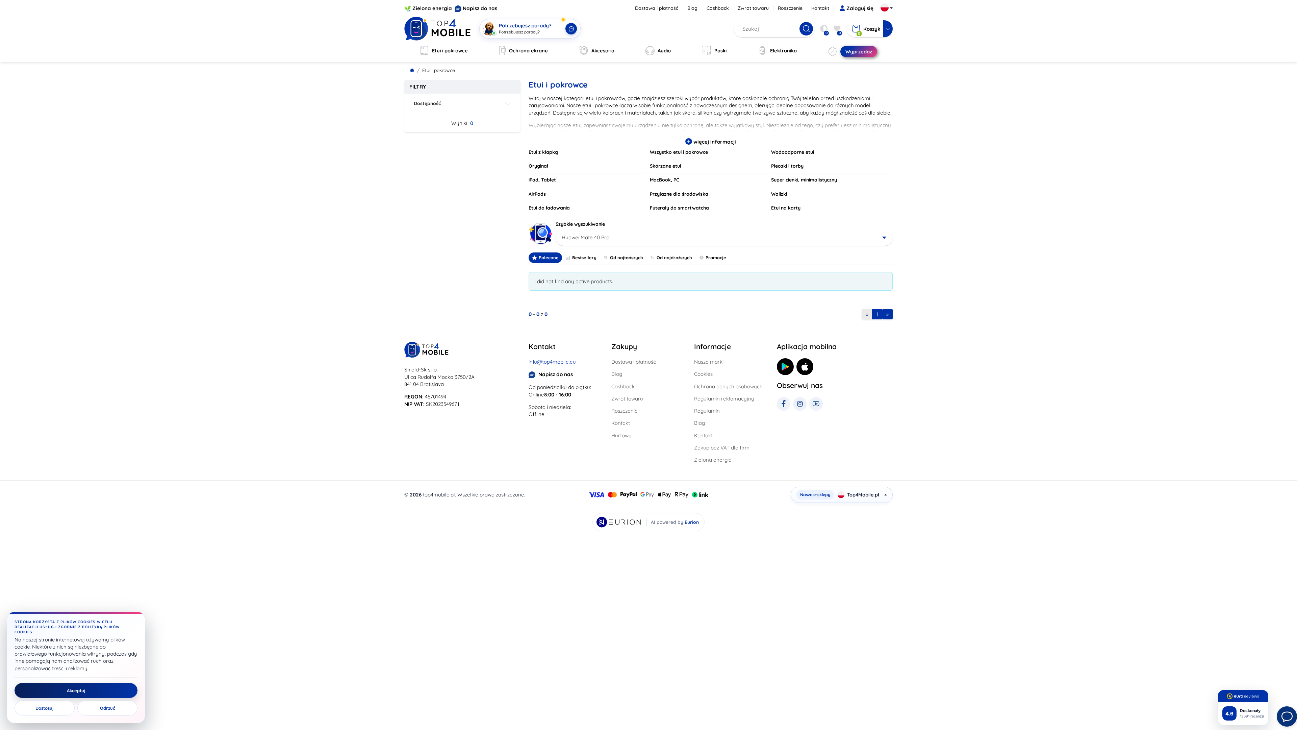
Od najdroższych (674, 257)
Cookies (703, 374)
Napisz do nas (480, 8)
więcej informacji (714, 142)
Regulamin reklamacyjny (724, 398)
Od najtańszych (626, 257)
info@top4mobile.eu (552, 362)
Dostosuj (44, 708)
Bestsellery (584, 257)
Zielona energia (432, 8)
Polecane (549, 257)
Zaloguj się (859, 8)
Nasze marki (708, 362)
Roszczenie (790, 8)
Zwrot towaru (753, 8)
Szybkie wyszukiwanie (580, 224)
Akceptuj (76, 690)
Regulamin (707, 411)
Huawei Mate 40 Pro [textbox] (585, 237)
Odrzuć (107, 708)
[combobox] (724, 237)
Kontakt (820, 8)
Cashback (718, 8)
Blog (692, 8)
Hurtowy (621, 435)
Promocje (716, 257)
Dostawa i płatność (656, 8)
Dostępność (427, 103)
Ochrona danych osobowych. (729, 386)
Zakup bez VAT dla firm (721, 447)
